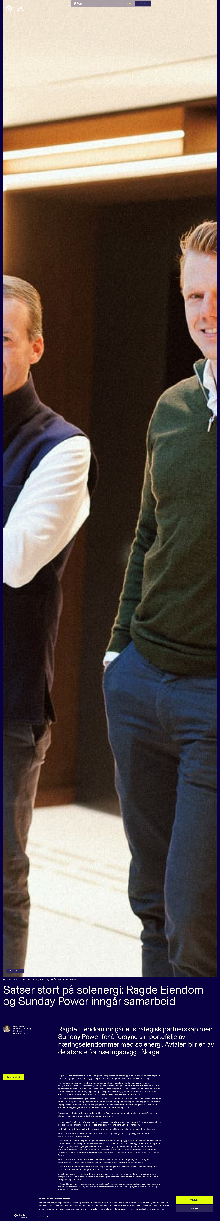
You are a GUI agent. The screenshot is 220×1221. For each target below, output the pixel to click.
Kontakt (142, 3)
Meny (128, 3)
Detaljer (41, 1216)
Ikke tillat (194, 1208)
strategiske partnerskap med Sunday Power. (109, 1107)
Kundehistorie (14, 971)
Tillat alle (194, 1200)
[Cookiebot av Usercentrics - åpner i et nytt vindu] (21, 1216)
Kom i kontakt (13, 1077)
